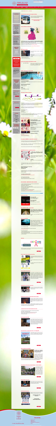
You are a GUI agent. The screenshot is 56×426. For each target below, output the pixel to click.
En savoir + (39, 251)
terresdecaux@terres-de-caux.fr (36, 423)
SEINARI (40, 425)
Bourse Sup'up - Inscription (34, 44)
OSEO (38, 425)
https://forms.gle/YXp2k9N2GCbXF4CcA (29, 190)
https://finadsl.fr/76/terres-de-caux (24, 229)
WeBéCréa (17, 425)
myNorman (30, 425)
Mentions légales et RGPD (22, 425)
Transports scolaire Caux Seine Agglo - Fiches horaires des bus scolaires (36, 20)
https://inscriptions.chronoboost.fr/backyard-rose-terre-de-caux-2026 (27, 174)
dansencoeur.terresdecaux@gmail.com (24, 134)
